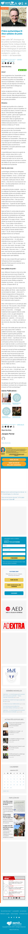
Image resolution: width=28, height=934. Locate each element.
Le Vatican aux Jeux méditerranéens (11, 703)
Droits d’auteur (14, 913)
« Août (4, 791)
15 (7, 782)
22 (7, 784)
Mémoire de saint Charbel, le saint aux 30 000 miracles (17, 747)
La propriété (15, 911)
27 (23, 784)
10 (14, 779)
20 (23, 782)
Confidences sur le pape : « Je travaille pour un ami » (16, 732)
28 (4, 787)
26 (20, 784)
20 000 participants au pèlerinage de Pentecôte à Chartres (17, 754)
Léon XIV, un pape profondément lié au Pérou (8, 803)
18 (17, 782)
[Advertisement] (14, 480)
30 (10, 787)
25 (17, 784)
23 (10, 784)
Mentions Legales (5, 913)
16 (10, 782)
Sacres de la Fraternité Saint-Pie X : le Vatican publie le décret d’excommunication (17, 724)
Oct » (8, 791)
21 (4, 784)
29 (7, 787)
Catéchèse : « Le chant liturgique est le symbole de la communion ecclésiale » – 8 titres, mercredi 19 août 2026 (14, 696)
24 (14, 784)
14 (4, 782)
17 (14, 782)
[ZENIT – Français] (8, 3)
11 (17, 779)
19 (20, 782)
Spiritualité (4, 8)
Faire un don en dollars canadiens (14, 464)
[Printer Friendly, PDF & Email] (22, 70)
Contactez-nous (23, 913)
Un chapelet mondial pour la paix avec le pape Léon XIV (16, 739)
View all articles (6, 443)
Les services (23, 911)
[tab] (8, 878)
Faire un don (14, 459)
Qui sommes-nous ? (6, 911)
